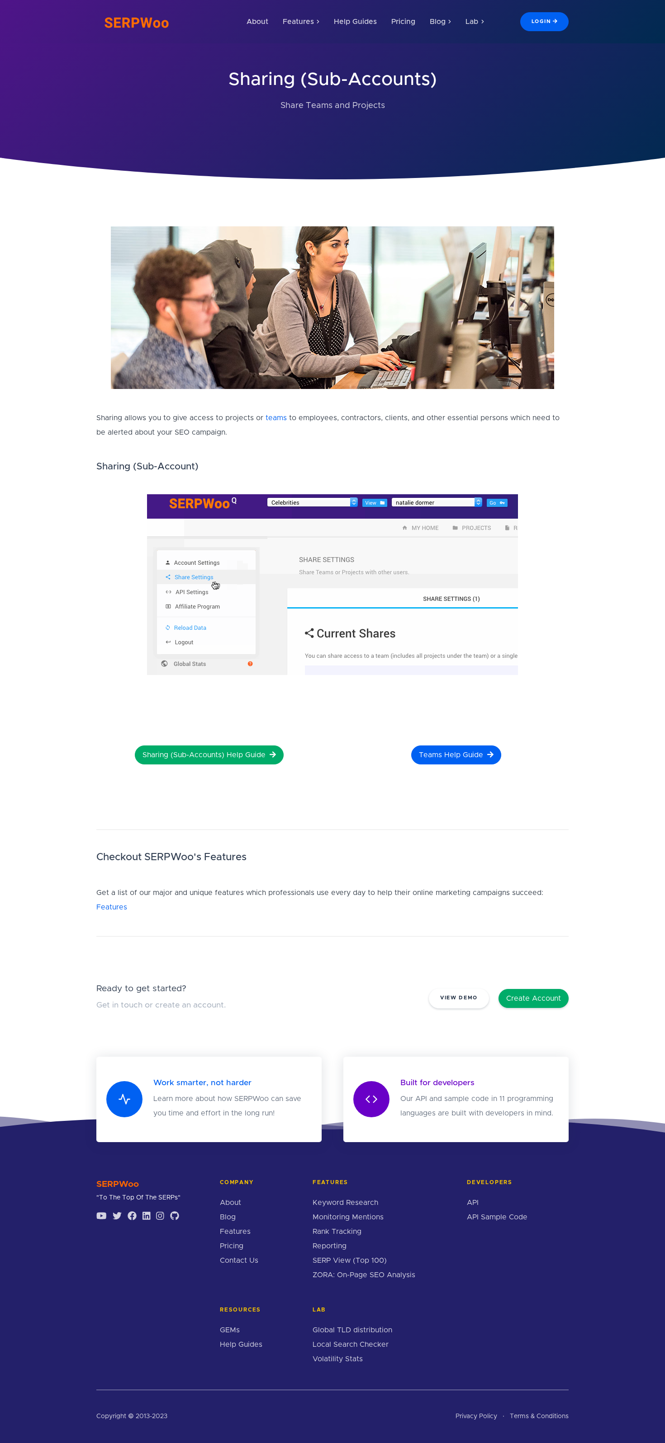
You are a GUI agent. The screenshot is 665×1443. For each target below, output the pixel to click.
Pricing (403, 21)
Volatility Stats (338, 1359)
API (473, 1202)
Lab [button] (472, 21)
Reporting (330, 1246)
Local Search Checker (351, 1344)
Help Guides (355, 21)
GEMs (230, 1330)
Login (541, 21)
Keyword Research (345, 1202)
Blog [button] (438, 21)
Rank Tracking (337, 1231)
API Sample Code (497, 1217)
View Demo (459, 997)
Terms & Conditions (539, 1416)
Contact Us (239, 1260)
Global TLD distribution (352, 1330)
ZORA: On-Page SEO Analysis (364, 1275)
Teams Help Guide (452, 755)
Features (111, 907)
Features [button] (298, 21)
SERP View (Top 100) (350, 1260)
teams (276, 418)
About (257, 21)
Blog (228, 1217)
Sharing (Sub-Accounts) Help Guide (205, 755)
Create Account (533, 998)
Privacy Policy (476, 1416)
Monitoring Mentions (348, 1217)
